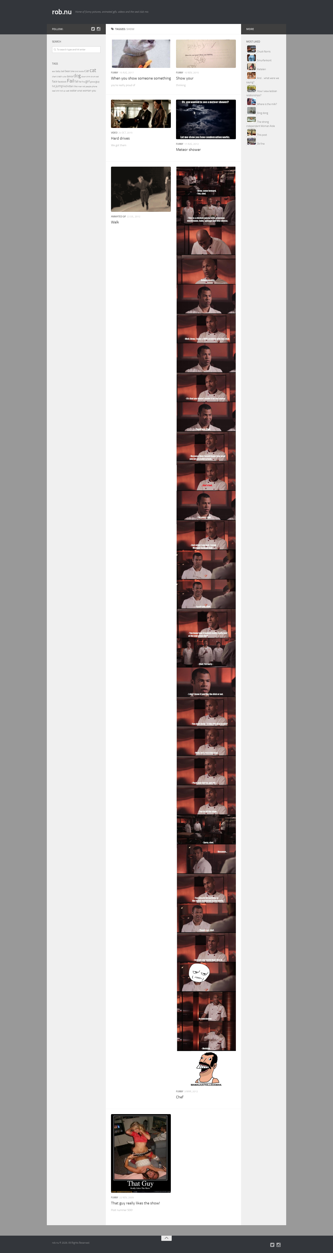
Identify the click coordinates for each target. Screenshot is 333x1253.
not (83, 86)
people (88, 86)
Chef (179, 1097)
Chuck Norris (264, 51)
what (79, 90)
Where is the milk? (267, 104)
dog (77, 75)
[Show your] (206, 54)
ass (53, 71)
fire (83, 82)
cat (93, 70)
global (92, 82)
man (80, 86)
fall (76, 81)
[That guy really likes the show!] (141, 1153)
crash (59, 76)
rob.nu (62, 11)
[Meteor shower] (206, 119)
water (73, 90)
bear (67, 71)
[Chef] (206, 627)
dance (70, 76)
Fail (70, 81)
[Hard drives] (141, 114)
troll (61, 91)
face (54, 81)
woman (87, 90)
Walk (115, 222)
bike (73, 71)
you (94, 90)
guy (97, 81)
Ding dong (262, 113)
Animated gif (118, 216)
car (86, 71)
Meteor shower (188, 149)
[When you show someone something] (141, 54)
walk (67, 91)
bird (76, 71)
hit (53, 86)
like (76, 86)
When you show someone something (141, 78)
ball (63, 71)
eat (97, 77)
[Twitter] (93, 29)
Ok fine (261, 143)
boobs (81, 71)
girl (87, 81)
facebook (62, 81)
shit (57, 91)
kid (65, 86)
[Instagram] (98, 29)
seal (54, 91)
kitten (70, 86)
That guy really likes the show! (135, 1203)
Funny (114, 72)
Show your (185, 78)
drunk (93, 77)
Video (114, 132)
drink (88, 76)
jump (59, 86)
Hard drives (120, 138)
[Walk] (141, 189)
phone (94, 86)
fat (80, 82)
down (83, 77)
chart (54, 76)
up (64, 91)
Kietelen (261, 69)
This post (262, 134)
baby (58, 71)
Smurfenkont (264, 60)
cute (64, 77)
